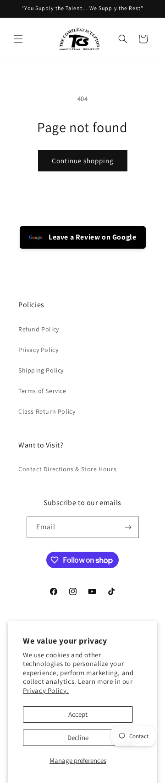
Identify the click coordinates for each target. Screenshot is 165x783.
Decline (77, 737)
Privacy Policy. (46, 690)
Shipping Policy (41, 370)
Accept (78, 714)
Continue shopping (83, 160)
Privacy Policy (38, 350)
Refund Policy (38, 329)
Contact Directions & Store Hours (67, 469)
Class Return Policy (46, 411)
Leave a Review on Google (92, 237)
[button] (18, 39)
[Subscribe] (128, 527)
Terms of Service (42, 391)
